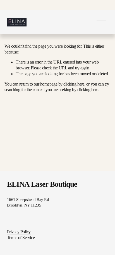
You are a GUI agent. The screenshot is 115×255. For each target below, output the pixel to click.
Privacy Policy (19, 231)
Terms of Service (21, 237)
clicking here (73, 84)
